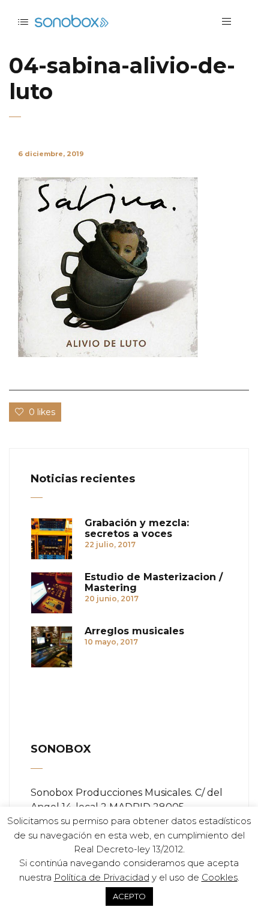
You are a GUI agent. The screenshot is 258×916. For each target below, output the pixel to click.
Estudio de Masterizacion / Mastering (154, 582)
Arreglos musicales (134, 631)
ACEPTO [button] (129, 896)
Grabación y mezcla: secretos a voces (137, 528)
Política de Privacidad (101, 877)
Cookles (220, 877)
